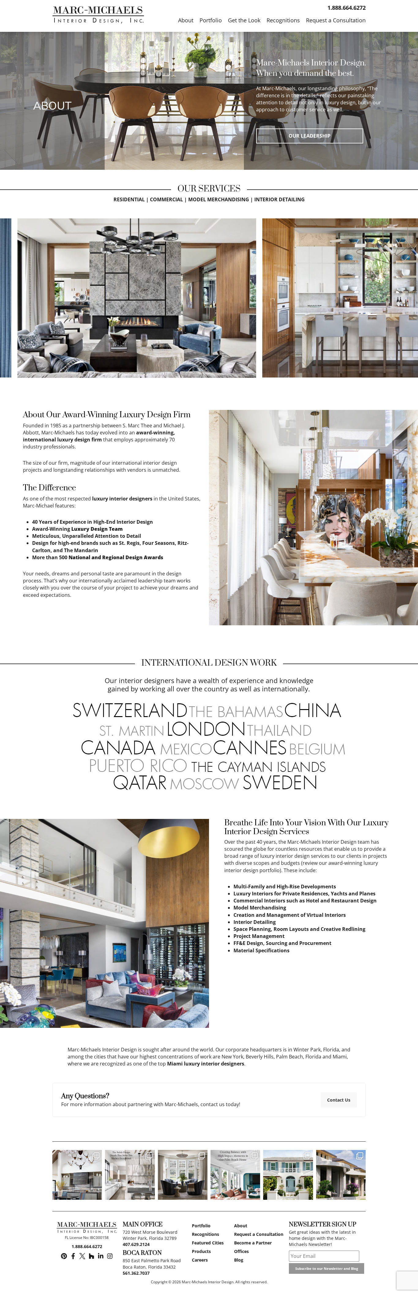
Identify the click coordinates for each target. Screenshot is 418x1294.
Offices (241, 1251)
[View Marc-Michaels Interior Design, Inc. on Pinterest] (64, 1256)
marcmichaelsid (76, 1155)
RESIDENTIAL (129, 199)
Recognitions (205, 1234)
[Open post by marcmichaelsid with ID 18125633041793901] (182, 1174)
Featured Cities (208, 1243)
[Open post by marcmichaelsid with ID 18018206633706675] (288, 1174)
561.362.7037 (136, 1273)
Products (201, 1251)
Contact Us (338, 1100)
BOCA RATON (142, 1253)
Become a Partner (253, 1243)
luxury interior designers (122, 498)
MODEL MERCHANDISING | (220, 199)
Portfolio (201, 1226)
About (240, 1226)
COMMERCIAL (166, 199)
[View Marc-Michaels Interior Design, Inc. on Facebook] (73, 1256)
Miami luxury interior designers (205, 1063)
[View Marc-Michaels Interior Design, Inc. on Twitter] (82, 1256)
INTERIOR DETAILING (279, 199)
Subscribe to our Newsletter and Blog (326, 1268)
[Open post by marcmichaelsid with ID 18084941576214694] (341, 1174)
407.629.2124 (136, 1244)
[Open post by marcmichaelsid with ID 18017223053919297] (235, 1174)
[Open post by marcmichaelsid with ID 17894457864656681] (130, 1174)
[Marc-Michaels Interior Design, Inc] (87, 1228)
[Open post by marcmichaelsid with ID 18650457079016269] (77, 1174)
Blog (238, 1260)
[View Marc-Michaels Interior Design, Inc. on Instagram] (109, 1256)
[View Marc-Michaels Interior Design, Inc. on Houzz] (91, 1256)
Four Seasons (158, 543)
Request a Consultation (258, 1234)
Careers (200, 1260)
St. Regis (129, 543)
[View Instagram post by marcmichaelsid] (96, 1193)
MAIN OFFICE (142, 1225)
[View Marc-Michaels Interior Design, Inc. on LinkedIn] (100, 1256)
